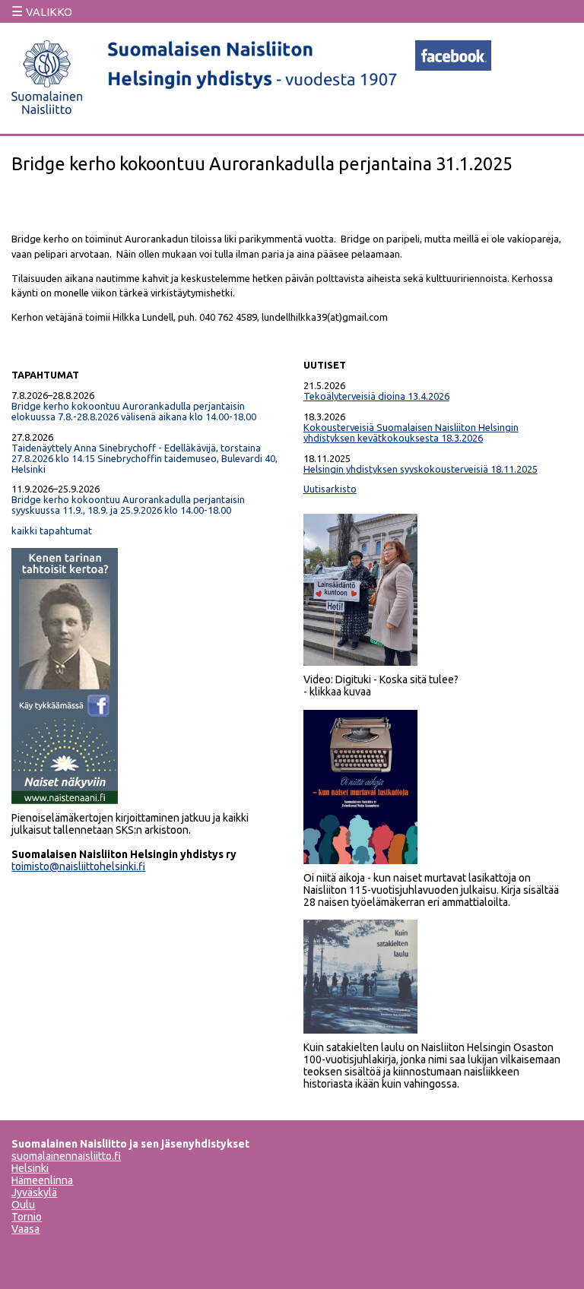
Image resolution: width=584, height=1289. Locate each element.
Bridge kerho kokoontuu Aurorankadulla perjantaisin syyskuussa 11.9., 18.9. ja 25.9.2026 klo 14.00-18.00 (128, 504)
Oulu (23, 1205)
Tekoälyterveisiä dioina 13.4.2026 (376, 396)
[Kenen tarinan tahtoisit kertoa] (64, 800)
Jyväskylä (34, 1192)
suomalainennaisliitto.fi (66, 1156)
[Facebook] (453, 66)
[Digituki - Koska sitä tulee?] (360, 662)
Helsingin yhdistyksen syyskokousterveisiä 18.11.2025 (420, 469)
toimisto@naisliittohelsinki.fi (78, 866)
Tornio (26, 1217)
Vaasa (25, 1229)
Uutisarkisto (330, 488)
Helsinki (30, 1168)
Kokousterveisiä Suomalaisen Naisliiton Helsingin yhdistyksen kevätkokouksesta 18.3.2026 (411, 432)
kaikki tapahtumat (51, 530)
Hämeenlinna (42, 1180)
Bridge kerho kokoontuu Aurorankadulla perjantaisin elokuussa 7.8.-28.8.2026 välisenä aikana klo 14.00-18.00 (133, 411)
